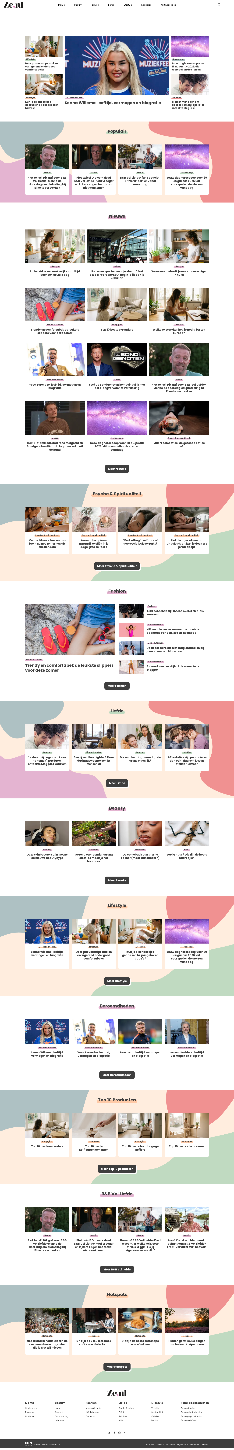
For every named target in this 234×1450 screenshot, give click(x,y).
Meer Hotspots (117, 1367)
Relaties (123, 1416)
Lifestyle (128, 4)
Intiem (122, 1420)
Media (154, 1420)
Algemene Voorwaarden (188, 1444)
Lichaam (59, 1420)
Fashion (95, 4)
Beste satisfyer (188, 1420)
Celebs (155, 1416)
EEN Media (55, 1444)
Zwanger (30, 1412)
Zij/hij (121, 1412)
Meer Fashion (117, 686)
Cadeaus (91, 1416)
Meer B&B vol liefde (117, 1269)
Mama (61, 4)
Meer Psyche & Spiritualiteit (117, 566)
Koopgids (146, 4)
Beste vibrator (188, 1408)
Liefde (111, 4)
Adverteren (170, 1444)
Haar (57, 1408)
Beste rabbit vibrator (191, 1412)
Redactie (150, 1444)
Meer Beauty (117, 880)
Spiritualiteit (157, 1412)
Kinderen (30, 1416)
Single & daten (126, 1408)
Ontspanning (61, 1416)
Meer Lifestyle (117, 981)
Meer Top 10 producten (117, 1169)
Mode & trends (93, 1408)
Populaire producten (195, 1403)
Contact (204, 1444)
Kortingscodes (168, 4)
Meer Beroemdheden (117, 1075)
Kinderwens (31, 1408)
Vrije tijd (155, 1408)
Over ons (160, 1444)
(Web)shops (92, 1412)
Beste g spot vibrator (191, 1416)
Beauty (78, 4)
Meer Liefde (117, 783)
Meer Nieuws (117, 469)
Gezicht (59, 1412)
